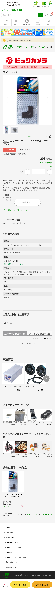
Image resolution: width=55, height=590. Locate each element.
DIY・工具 (41, 47)
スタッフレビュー (40, 333)
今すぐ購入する (42, 585)
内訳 (50, 167)
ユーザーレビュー (15, 333)
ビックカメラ (11, 72)
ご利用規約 (8, 552)
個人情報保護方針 (10, 567)
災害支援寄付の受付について (19, 40)
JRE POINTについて (11, 542)
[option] (27, 100)
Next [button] (46, 100)
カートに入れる (20, 585)
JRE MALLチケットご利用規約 (15, 557)
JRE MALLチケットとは (12, 547)
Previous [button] (8, 100)
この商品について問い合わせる (36, 136)
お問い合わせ (9, 537)
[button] (46, 378)
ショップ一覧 (9, 532)
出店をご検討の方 (10, 562)
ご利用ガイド (9, 527)
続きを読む (28, 202)
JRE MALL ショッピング (8, 47)
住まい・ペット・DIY (25, 47)
